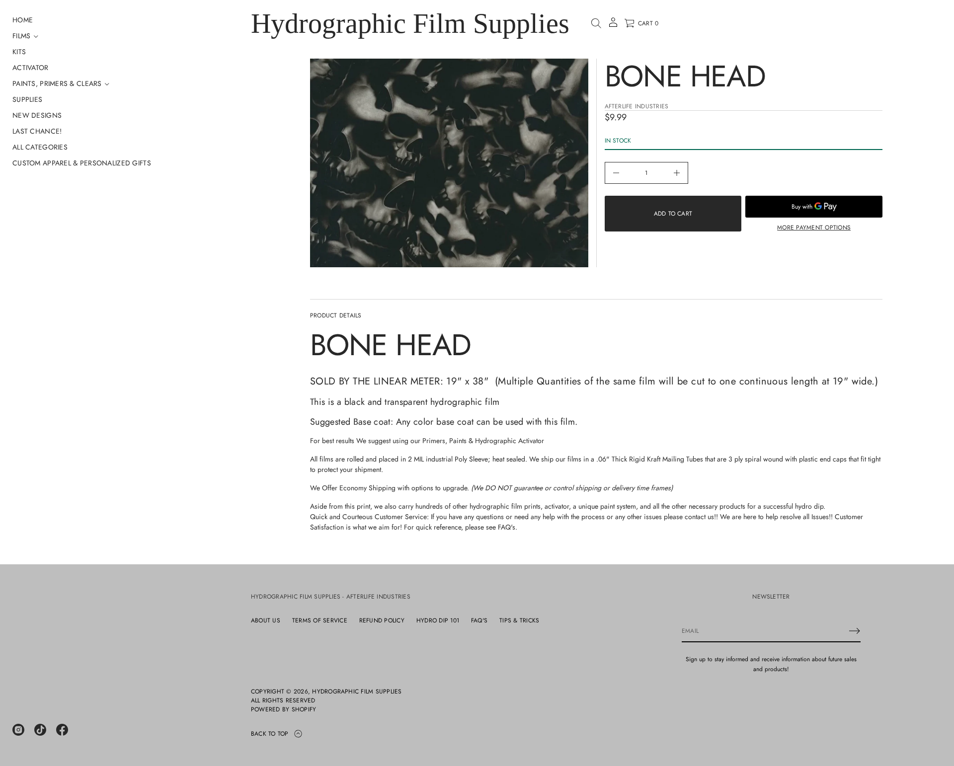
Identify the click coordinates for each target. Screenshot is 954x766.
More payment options (814, 227)
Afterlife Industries (637, 106)
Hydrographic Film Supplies (410, 23)
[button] (596, 23)
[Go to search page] (596, 23)
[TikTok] (40, 730)
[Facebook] (62, 730)
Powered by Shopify (283, 709)
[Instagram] (18, 730)
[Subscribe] (855, 631)
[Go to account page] (613, 25)
